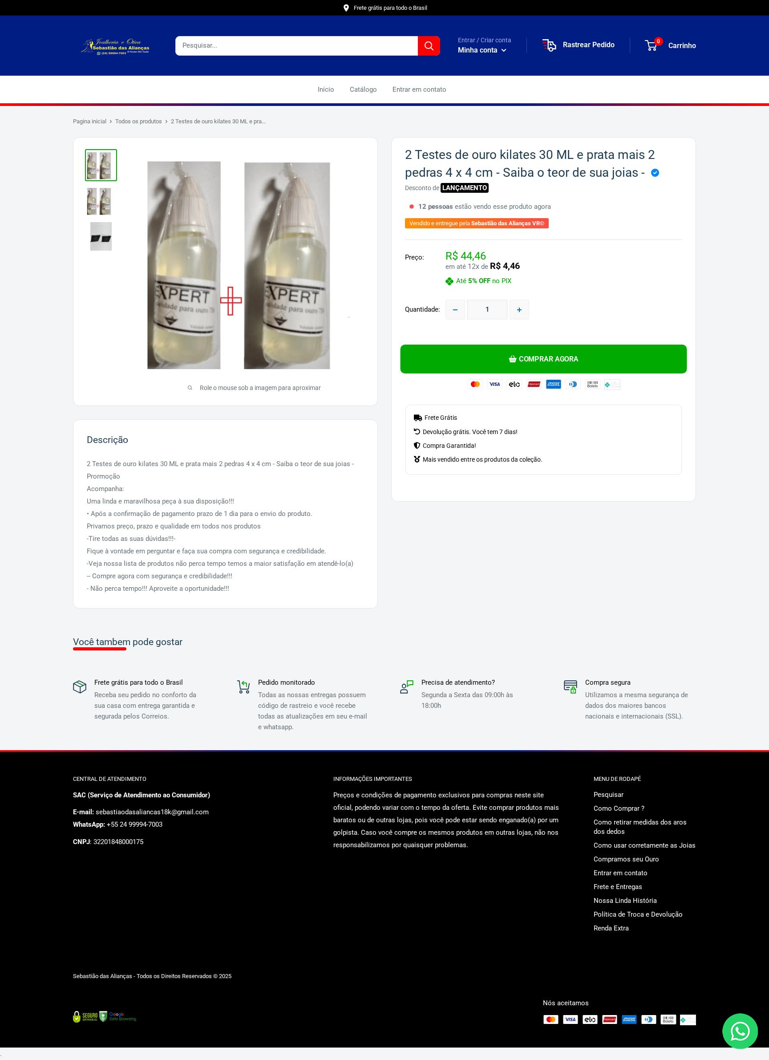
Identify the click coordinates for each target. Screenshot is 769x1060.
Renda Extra (611, 928)
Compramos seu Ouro (626, 859)
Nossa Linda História (625, 901)
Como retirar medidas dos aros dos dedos (640, 827)
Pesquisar (608, 795)
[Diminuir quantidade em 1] (455, 310)
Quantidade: (422, 310)
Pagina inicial (89, 121)
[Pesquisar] (429, 46)
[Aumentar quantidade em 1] (519, 310)
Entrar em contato (419, 89)
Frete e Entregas (618, 887)
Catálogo (363, 89)
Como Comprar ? (619, 808)
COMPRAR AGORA (548, 359)
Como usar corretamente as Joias (645, 845)
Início (326, 89)
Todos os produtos (138, 121)
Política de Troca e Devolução (638, 914)
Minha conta (478, 50)
